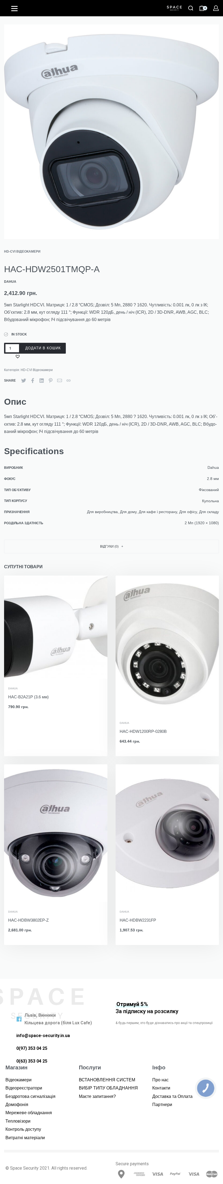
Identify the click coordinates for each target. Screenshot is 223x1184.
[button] (18, 356)
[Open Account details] (216, 8)
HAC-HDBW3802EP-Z (28, 920)
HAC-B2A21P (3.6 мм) (28, 697)
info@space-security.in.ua (43, 1035)
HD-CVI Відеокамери (22, 251)
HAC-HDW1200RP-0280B (143, 731)
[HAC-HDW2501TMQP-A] (23, 380)
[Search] (190, 8)
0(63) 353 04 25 (31, 1061)
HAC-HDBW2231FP (138, 920)
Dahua (13, 688)
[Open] (14, 8)
